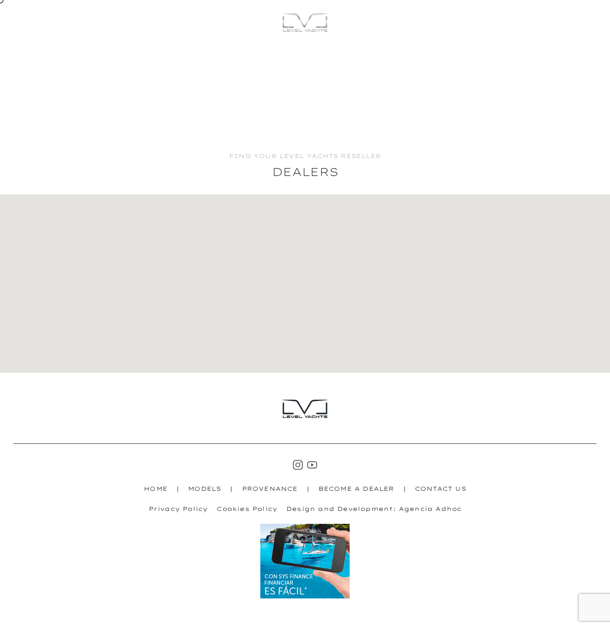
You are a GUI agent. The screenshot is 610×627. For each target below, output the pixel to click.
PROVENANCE (270, 488)
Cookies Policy (247, 508)
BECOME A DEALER (356, 488)
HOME (155, 488)
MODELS (569, 22)
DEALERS (509, 22)
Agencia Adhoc (430, 508)
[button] (189, 285)
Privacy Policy (178, 508)
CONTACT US (440, 488)
